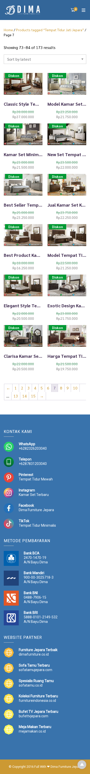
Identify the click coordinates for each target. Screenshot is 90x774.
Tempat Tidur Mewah (36, 479)
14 (24, 395)
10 (75, 387)
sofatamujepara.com (35, 670)
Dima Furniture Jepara (36, 510)
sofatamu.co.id (30, 685)
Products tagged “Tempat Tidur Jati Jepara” (50, 29)
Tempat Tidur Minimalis (37, 525)
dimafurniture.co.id (34, 654)
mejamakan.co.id (32, 731)
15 (33, 395)
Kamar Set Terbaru (34, 495)
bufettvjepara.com (33, 716)
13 (16, 395)
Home (8, 29)
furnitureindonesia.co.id (37, 701)
